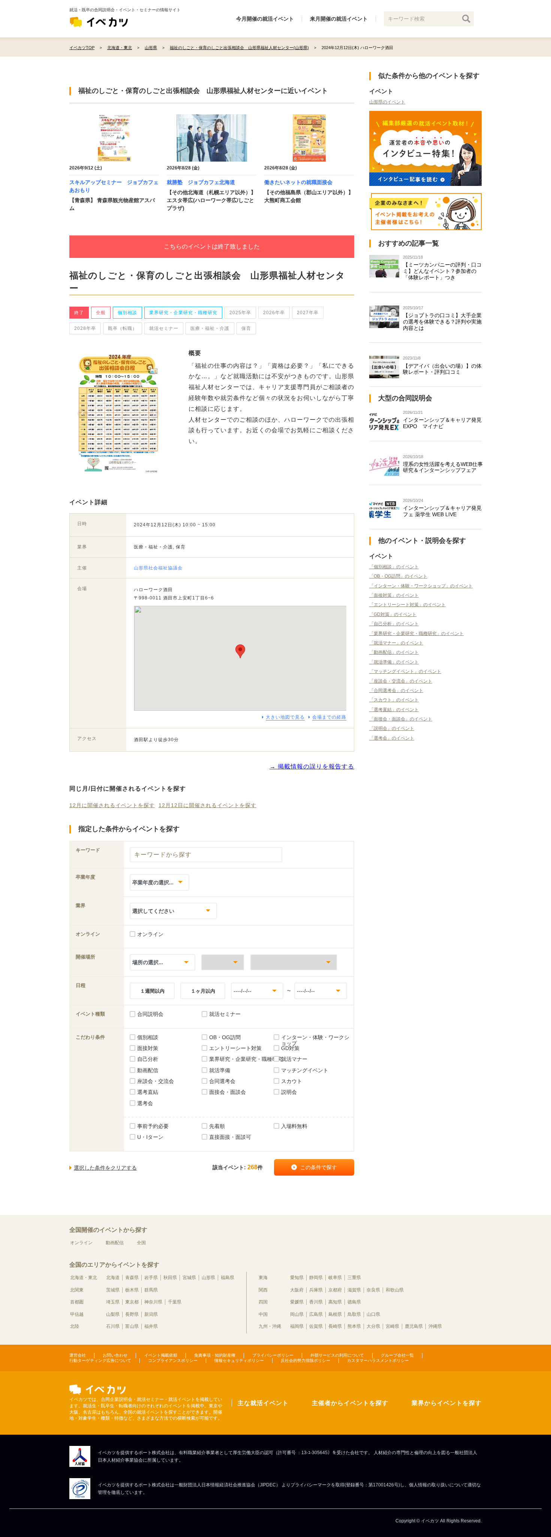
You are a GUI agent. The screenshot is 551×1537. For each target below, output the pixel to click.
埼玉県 (113, 1302)
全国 (141, 1242)
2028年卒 (85, 328)
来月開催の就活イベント (339, 19)
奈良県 (373, 1290)
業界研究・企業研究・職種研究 (183, 312)
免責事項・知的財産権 (214, 1355)
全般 (101, 312)
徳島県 (354, 1302)
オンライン (81, 1242)
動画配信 (115, 1242)
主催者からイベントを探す (350, 1403)
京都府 (335, 1290)
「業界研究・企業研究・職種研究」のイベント (416, 633)
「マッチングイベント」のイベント (405, 671)
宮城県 (189, 1277)
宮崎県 (392, 1326)
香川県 (316, 1302)
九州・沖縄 (270, 1326)
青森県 (132, 1277)
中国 (263, 1314)
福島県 (227, 1277)
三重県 (354, 1277)
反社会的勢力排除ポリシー (305, 1360)
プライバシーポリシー (272, 1355)
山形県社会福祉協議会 (158, 568)
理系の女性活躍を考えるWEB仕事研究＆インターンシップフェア (443, 467)
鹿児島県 (414, 1326)
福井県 (151, 1326)
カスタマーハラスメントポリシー (378, 1360)
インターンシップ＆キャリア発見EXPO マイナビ (442, 423)
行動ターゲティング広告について (100, 1360)
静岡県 (316, 1277)
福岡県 (297, 1326)
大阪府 (297, 1290)
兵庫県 (316, 1290)
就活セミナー (163, 328)
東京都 (132, 1302)
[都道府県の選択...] (222, 962)
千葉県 (174, 1302)
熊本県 (354, 1326)
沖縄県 (435, 1326)
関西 (263, 1290)
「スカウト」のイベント (394, 700)
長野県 (132, 1314)
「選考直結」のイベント (394, 709)
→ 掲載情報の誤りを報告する (312, 766)
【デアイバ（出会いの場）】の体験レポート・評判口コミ (442, 369)
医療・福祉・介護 (209, 328)
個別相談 (127, 312)
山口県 (373, 1314)
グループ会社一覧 (397, 1355)
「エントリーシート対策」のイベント (407, 604)
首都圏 (77, 1302)
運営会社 (77, 1355)
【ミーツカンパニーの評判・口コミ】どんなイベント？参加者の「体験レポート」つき (442, 271)
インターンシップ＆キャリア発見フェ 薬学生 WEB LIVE (442, 511)
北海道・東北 (83, 1277)
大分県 (373, 1326)
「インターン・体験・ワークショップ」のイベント (421, 586)
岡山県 (297, 1314)
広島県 (316, 1314)
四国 (263, 1302)
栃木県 (132, 1290)
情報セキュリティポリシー (239, 1360)
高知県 (335, 1302)
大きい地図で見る (285, 717)
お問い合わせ (115, 1355)
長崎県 (335, 1326)
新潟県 (151, 1314)
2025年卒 (240, 312)
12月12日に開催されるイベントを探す (207, 805)
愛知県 (297, 1277)
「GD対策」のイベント (392, 614)
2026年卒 (274, 312)
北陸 (74, 1326)
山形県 (208, 1277)
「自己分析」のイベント (394, 623)
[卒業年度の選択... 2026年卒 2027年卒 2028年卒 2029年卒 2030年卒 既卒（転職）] (159, 882)
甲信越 (77, 1314)
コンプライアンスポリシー (173, 1360)
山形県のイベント (387, 102)
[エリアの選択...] (293, 962)
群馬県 (151, 1290)
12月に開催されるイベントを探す (112, 805)
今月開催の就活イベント (265, 19)
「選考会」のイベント (391, 738)
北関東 (77, 1290)
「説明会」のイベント (391, 728)
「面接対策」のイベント (394, 595)
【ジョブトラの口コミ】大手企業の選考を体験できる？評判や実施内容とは (442, 321)
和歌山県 (395, 1290)
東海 (263, 1277)
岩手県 (151, 1277)
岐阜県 (335, 1277)
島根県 (335, 1314)
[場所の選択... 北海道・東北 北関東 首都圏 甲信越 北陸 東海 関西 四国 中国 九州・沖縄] (162, 962)
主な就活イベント (263, 1403)
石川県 (113, 1326)
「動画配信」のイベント (394, 652)
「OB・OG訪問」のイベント (398, 576)
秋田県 (170, 1277)
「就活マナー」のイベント (396, 643)
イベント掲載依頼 (160, 1355)
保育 (246, 328)
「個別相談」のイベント (394, 566)
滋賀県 (354, 1290)
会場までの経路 (329, 717)
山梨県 (113, 1314)
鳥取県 (354, 1314)
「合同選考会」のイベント (396, 690)
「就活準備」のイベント (394, 662)
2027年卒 (308, 312)
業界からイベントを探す (447, 1403)
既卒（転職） (122, 328)
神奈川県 (153, 1302)
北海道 (113, 1277)
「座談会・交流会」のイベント (400, 681)
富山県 (132, 1326)
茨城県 (113, 1290)
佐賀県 (316, 1326)
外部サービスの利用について (337, 1355)
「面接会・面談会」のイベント (400, 719)
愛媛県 (297, 1302)
